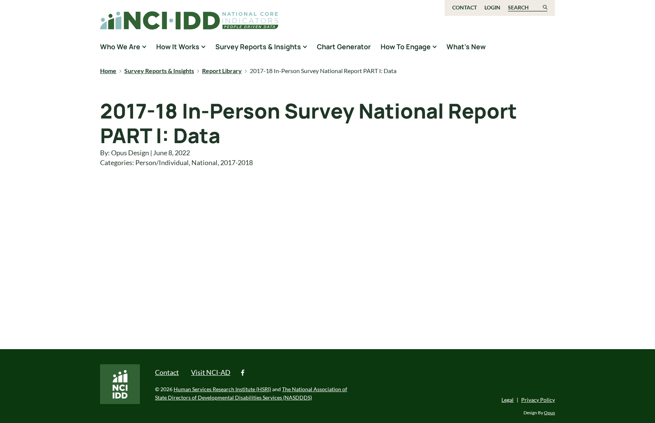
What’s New (466, 46)
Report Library (222, 70)
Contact (464, 7)
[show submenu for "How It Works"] (203, 47)
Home (108, 70)
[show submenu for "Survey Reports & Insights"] (305, 47)
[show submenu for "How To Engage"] (434, 47)
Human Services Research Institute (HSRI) (222, 389)
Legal (507, 399)
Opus (549, 412)
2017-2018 (236, 162)
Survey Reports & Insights (159, 70)
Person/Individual (162, 162)
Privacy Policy (538, 399)
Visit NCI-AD (210, 372)
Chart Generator (344, 46)
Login (492, 7)
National (204, 162)
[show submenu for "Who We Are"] (144, 47)
